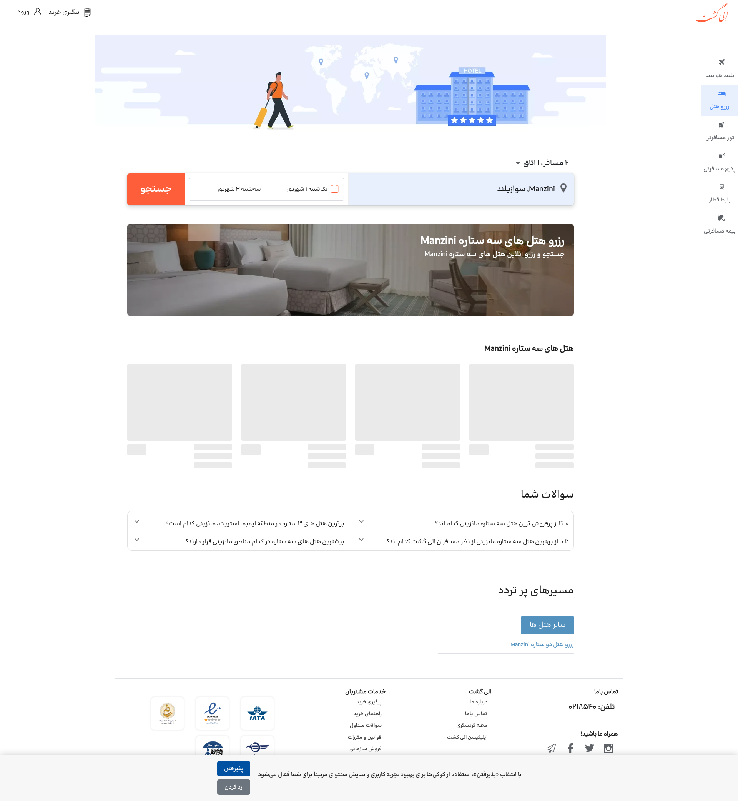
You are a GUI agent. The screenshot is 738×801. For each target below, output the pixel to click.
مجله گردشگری (471, 725)
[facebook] (570, 749)
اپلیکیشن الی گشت (467, 737)
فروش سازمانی (365, 749)
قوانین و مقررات (365, 737)
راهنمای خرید (368, 714)
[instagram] (608, 749)
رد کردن (233, 787)
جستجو (155, 189)
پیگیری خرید (369, 702)
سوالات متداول (366, 725)
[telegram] (551, 749)
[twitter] (589, 749)
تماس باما (476, 714)
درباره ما (478, 702)
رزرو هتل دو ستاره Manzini (542, 645)
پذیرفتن (233, 768)
